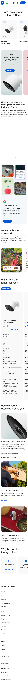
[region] (14, 32)
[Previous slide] (2, 157)
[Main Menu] (2, 3)
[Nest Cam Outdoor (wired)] (9, 32)
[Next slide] (25, 157)
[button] (10, 3)
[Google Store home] (7, 3)
